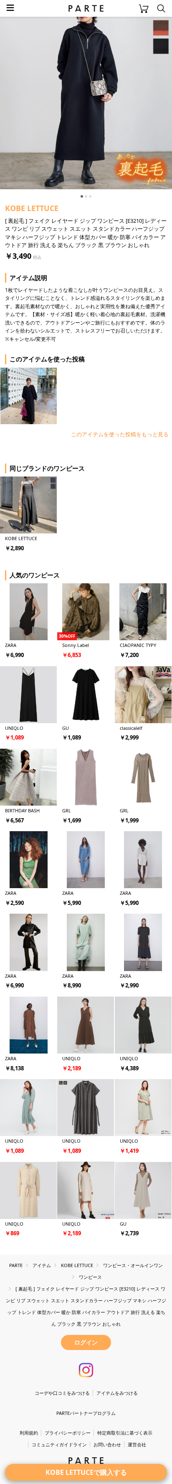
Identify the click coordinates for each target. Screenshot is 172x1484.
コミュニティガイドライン (59, 1444)
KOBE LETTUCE (31, 208)
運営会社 (137, 1444)
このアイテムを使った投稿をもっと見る (120, 434)
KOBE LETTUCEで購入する (86, 1472)
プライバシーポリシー (68, 1433)
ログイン (86, 1342)
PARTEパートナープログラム (86, 1413)
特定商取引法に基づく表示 (124, 1433)
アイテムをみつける (117, 1393)
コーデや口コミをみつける (62, 1393)
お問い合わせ (107, 1444)
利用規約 (29, 1433)
